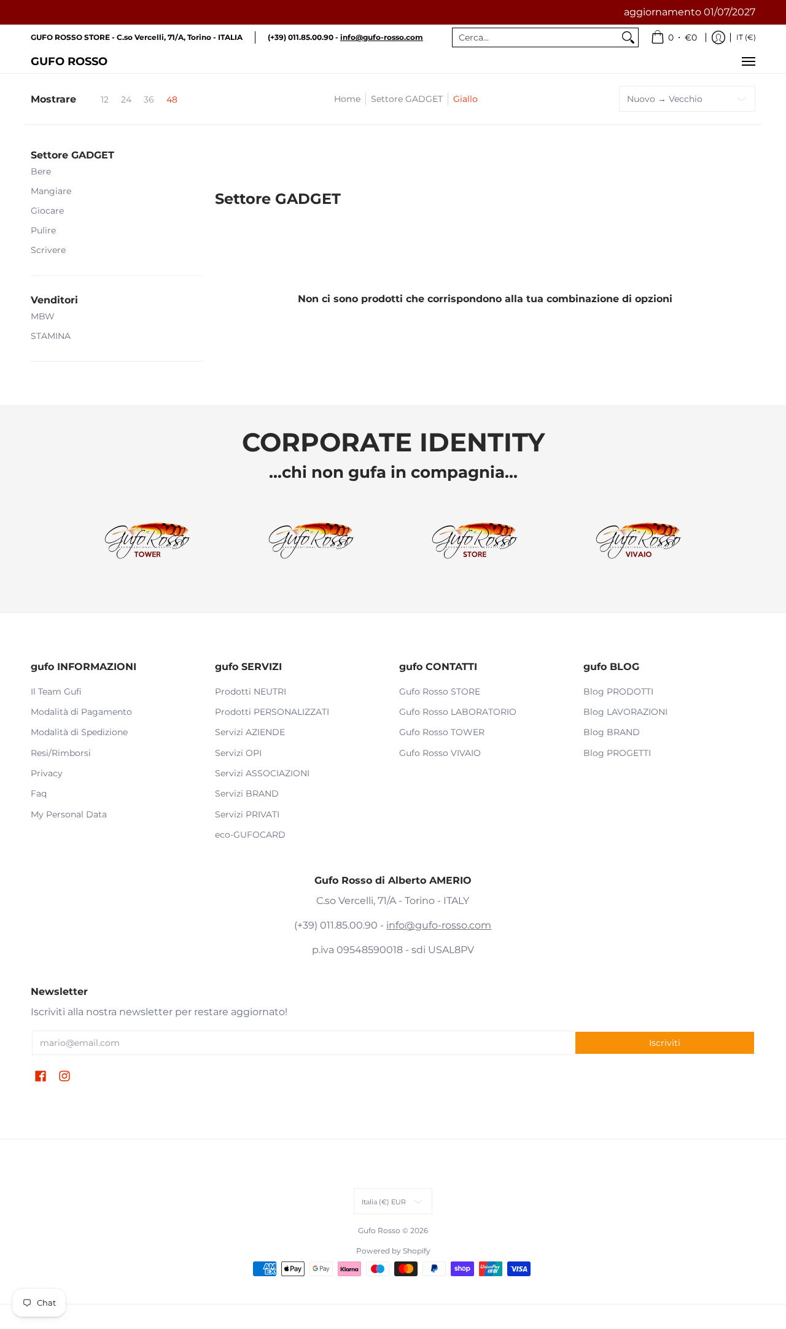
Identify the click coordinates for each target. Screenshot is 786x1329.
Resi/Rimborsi (61, 752)
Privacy (47, 773)
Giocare (47, 210)
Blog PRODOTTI (618, 691)
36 (149, 99)
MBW (43, 316)
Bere (41, 171)
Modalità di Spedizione (79, 732)
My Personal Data (69, 814)
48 (171, 99)
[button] (72, 155)
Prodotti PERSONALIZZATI (272, 711)
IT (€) (746, 37)
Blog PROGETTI (617, 752)
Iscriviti (664, 1042)
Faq (39, 793)
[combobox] (535, 37)
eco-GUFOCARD (250, 834)
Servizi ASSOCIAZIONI (262, 773)
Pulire (43, 230)
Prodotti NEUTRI (250, 691)
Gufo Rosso (69, 61)
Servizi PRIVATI (247, 814)
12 (105, 99)
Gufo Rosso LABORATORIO (457, 711)
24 (126, 99)
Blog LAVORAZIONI (625, 711)
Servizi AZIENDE (250, 732)
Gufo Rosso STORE (439, 691)
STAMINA (51, 335)
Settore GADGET (407, 98)
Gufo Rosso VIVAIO (440, 752)
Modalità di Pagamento (81, 711)
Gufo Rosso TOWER (441, 732)
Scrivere (48, 249)
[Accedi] (718, 37)
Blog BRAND (611, 732)
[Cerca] (628, 37)
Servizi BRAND (247, 793)
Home (347, 98)
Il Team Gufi (56, 691)
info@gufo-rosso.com (438, 925)
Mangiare (51, 191)
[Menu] (748, 61)
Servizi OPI (238, 752)
